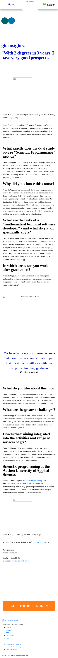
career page (43, 542)
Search (51, 4)
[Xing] (4, 20)
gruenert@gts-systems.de (19, 561)
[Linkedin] (11, 20)
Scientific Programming (32, 481)
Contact (8, 630)
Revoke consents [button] (11, 649)
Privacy (8, 638)
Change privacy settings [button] (13, 644)
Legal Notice (10, 635)
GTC (7, 633)
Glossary (8, 627)
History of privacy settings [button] (13, 647)
